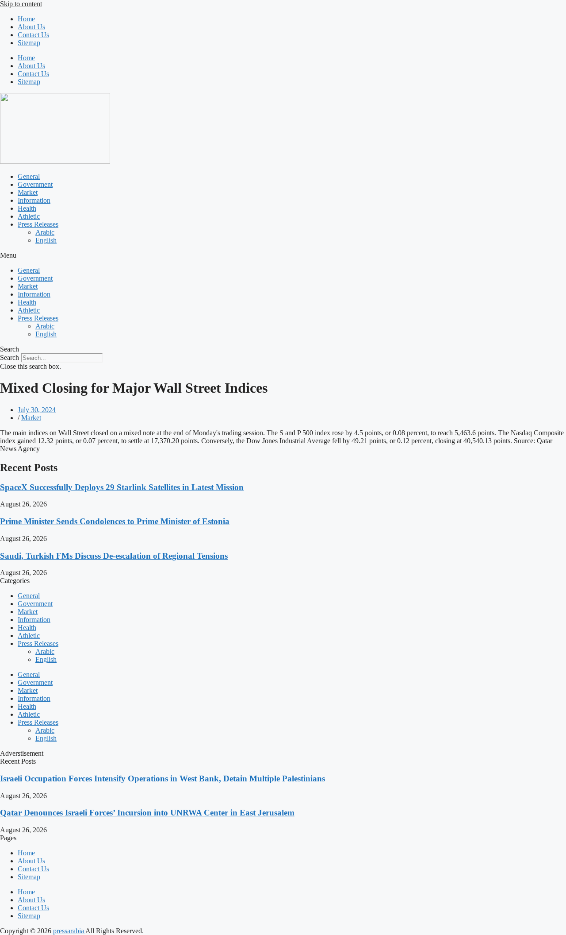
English (46, 240)
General (29, 176)
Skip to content (21, 4)
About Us (31, 27)
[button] (283, 255)
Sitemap (29, 42)
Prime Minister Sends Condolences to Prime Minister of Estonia (114, 521)
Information (34, 200)
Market (28, 192)
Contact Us (33, 35)
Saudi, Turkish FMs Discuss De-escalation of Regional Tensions (114, 555)
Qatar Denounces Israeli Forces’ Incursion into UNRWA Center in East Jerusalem (147, 812)
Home (26, 19)
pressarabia (69, 931)
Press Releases (38, 224)
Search (9, 357)
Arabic (44, 232)
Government (35, 184)
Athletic (29, 216)
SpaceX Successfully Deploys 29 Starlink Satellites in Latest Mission (122, 487)
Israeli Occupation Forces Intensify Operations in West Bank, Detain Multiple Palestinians (162, 778)
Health (27, 208)
